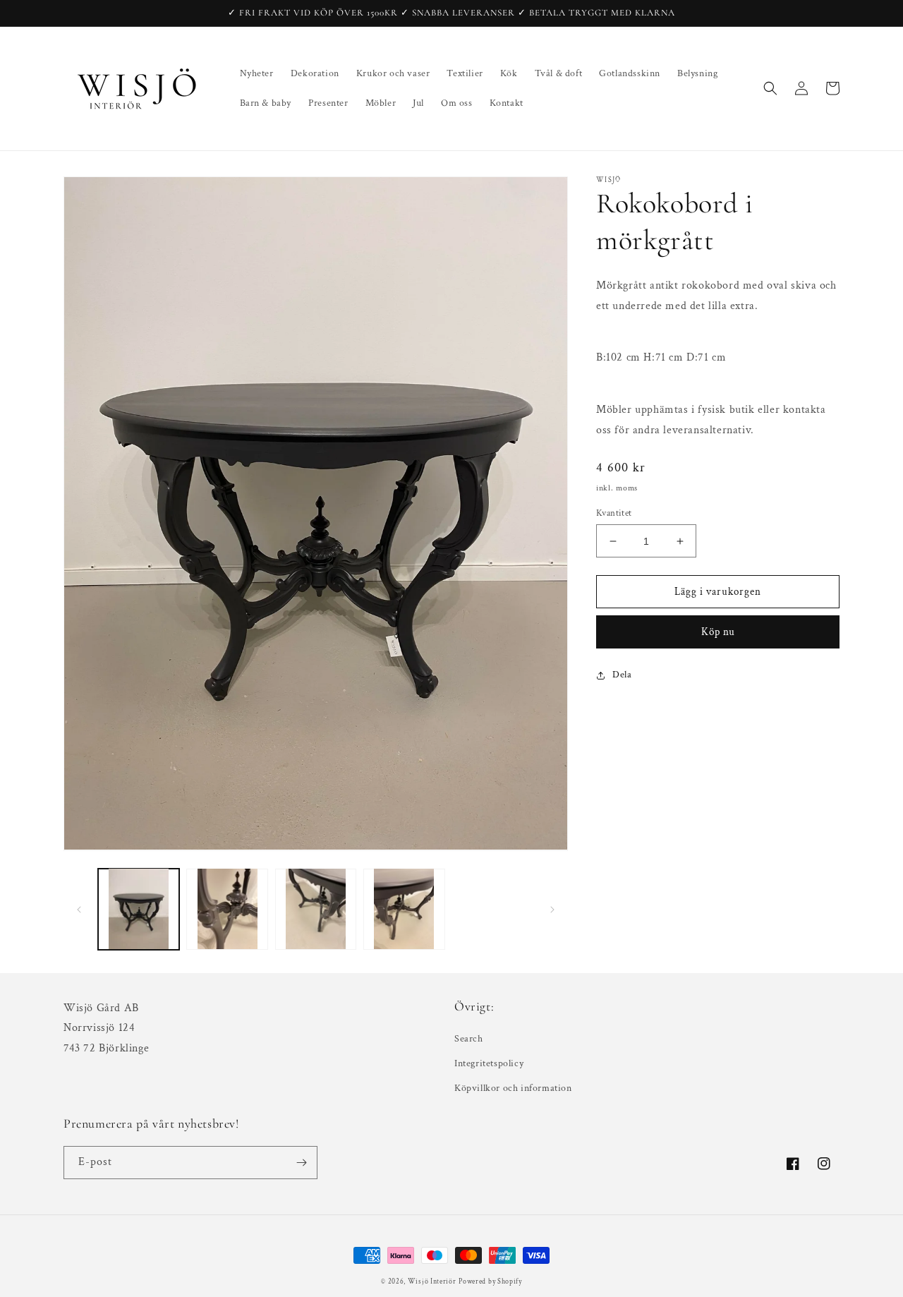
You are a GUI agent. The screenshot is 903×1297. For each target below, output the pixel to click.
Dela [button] (621, 674)
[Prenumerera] (301, 1162)
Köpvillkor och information (513, 1088)
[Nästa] (552, 908)
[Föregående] (79, 908)
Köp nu (718, 632)
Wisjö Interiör (432, 1281)
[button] (770, 88)
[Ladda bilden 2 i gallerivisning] (226, 908)
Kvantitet (614, 513)
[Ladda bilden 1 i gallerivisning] (138, 908)
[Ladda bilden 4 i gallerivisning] (403, 908)
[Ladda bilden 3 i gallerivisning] (315, 908)
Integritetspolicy (488, 1063)
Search (468, 1038)
